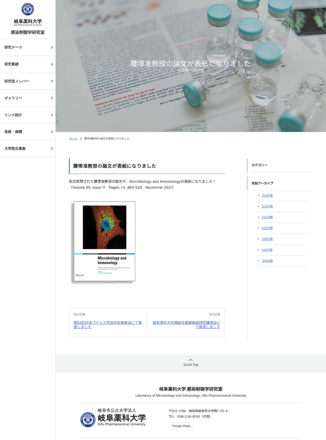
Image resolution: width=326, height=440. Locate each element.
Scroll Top (190, 364)
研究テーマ (13, 47)
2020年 (267, 261)
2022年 (267, 239)
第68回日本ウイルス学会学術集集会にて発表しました (108, 324)
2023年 (267, 228)
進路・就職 (13, 132)
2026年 (267, 195)
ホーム (73, 138)
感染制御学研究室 (28, 32)
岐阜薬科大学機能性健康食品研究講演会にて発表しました (186, 324)
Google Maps (181, 426)
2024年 (267, 217)
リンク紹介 (13, 115)
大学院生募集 (15, 148)
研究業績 (11, 64)
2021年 (267, 250)
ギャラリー (13, 98)
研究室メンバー (16, 81)
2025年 (267, 206)
